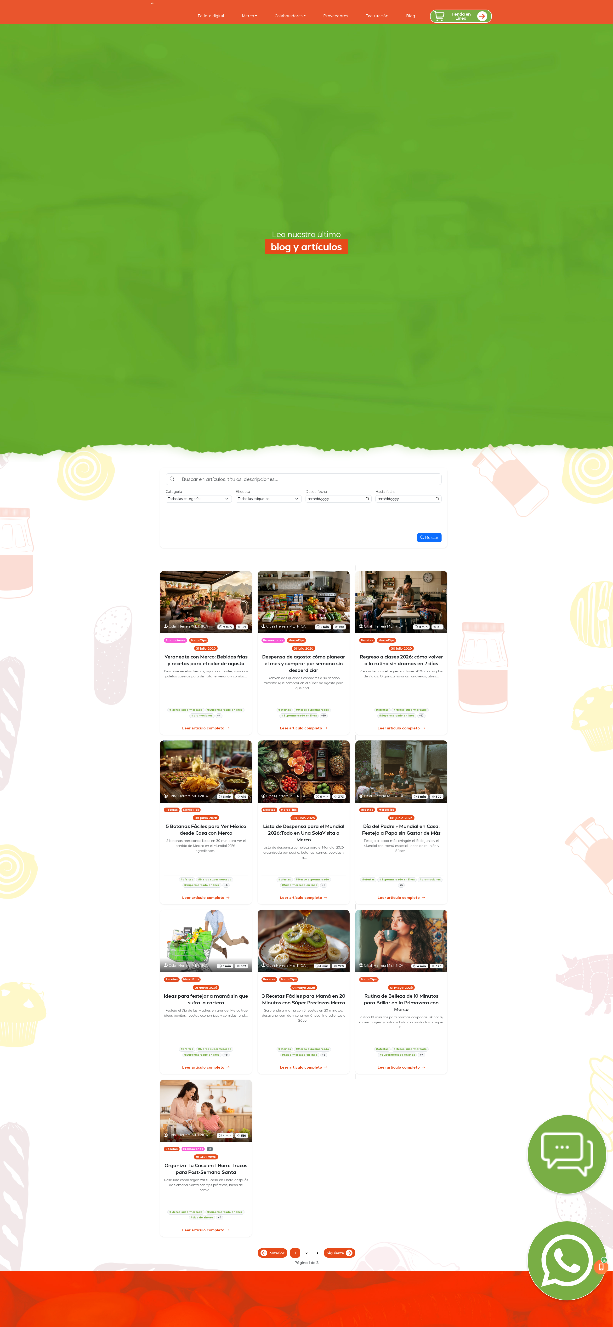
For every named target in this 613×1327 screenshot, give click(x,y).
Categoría (174, 491)
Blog (410, 16)
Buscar (431, 537)
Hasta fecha (385, 491)
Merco (248, 16)
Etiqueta (243, 491)
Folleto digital (211, 16)
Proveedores (335, 16)
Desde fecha (316, 491)
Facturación (377, 16)
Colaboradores (288, 16)
